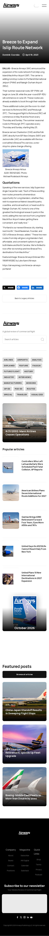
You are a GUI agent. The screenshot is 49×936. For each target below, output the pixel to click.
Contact (10, 865)
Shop (39, 859)
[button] (36, 5)
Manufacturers (13, 383)
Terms (38, 864)
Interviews (25, 377)
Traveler (22, 394)
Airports (22, 360)
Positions (11, 870)
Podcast (38, 874)
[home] (11, 5)
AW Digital (25, 860)
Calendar (25, 865)
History (28, 371)
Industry (9, 377)
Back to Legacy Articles (24, 298)
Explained (9, 365)
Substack (25, 870)
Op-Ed (7, 389)
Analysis (36, 360)
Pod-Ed (18, 389)
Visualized (37, 394)
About (10, 855)
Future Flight (12, 371)
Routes (31, 389)
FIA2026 (37, 365)
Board (10, 860)
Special (8, 394)
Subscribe (25, 855)
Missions (31, 383)
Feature (23, 365)
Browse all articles (24, 674)
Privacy (39, 869)
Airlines (8, 360)
